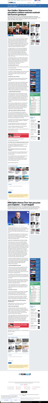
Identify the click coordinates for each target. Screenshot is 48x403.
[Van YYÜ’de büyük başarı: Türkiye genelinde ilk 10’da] (25, 340)
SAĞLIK (26, 394)
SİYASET (23, 394)
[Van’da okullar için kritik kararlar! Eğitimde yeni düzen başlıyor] (11, 347)
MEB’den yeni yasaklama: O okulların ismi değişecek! (11, 172)
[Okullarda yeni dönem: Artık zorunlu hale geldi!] (11, 340)
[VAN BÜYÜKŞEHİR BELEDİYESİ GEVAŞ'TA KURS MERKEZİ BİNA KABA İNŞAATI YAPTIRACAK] (33, 25)
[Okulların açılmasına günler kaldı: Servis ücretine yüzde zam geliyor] (18, 347)
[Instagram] (23, 384)
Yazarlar (38, 2)
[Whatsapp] (27, 384)
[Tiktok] (26, 384)
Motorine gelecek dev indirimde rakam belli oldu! (37, 37)
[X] (22, 384)
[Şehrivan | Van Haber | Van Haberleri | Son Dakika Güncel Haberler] (12, 2)
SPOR (21, 394)
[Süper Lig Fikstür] (39, 117)
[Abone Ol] (28, 35)
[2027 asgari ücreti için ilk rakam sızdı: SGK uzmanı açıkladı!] (33, 34)
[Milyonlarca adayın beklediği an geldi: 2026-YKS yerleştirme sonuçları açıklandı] (25, 347)
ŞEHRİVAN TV (15, 6)
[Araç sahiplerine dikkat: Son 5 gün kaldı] (11, 177)
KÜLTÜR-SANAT (10, 6)
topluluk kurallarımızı (15, 365)
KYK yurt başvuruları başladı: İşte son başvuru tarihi (18, 343)
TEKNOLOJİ (28, 394)
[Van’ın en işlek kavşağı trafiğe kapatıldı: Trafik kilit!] (18, 177)
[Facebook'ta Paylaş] (8, 35)
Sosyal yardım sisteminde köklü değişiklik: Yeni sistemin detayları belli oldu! (24, 173)
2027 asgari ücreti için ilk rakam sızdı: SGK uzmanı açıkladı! (32, 37)
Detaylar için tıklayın (35, 114)
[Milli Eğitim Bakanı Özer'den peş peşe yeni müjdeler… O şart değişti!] (18, 217)
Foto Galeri (29, 2)
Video (34, 2)
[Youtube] (24, 384)
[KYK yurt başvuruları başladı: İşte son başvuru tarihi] (18, 340)
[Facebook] (20, 384)
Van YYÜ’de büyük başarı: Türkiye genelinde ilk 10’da (25, 343)
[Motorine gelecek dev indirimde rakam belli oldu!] (37, 34)
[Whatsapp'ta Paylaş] (11, 35)
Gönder (10, 192)
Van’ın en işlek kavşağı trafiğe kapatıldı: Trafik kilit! (18, 181)
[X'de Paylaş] (9, 35)
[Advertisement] (35, 57)
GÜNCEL (9, 8)
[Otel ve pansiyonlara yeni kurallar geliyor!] (25, 177)
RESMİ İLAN (32, 394)
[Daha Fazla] (12, 35)
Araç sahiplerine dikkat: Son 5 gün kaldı (10, 181)
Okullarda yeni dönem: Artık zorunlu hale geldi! (11, 343)
